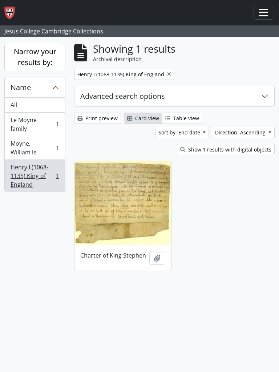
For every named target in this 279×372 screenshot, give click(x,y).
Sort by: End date (180, 132)
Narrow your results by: (35, 56)
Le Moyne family (34, 124)
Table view (185, 118)
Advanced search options (122, 96)
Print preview (101, 118)
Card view (146, 118)
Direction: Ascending (241, 132)
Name (21, 87)
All (14, 105)
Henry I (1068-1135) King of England (34, 176)
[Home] (12, 13)
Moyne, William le (34, 148)
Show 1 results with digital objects (229, 149)
